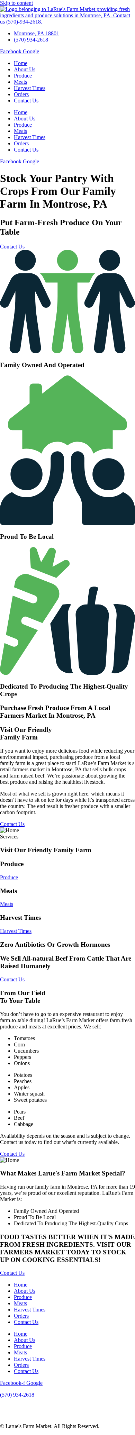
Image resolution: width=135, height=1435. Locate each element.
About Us (24, 69)
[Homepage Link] (67, 22)
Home (20, 63)
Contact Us (26, 100)
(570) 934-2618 (17, 1395)
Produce (23, 76)
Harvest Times (29, 88)
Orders (21, 94)
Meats (20, 82)
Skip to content (16, 3)
